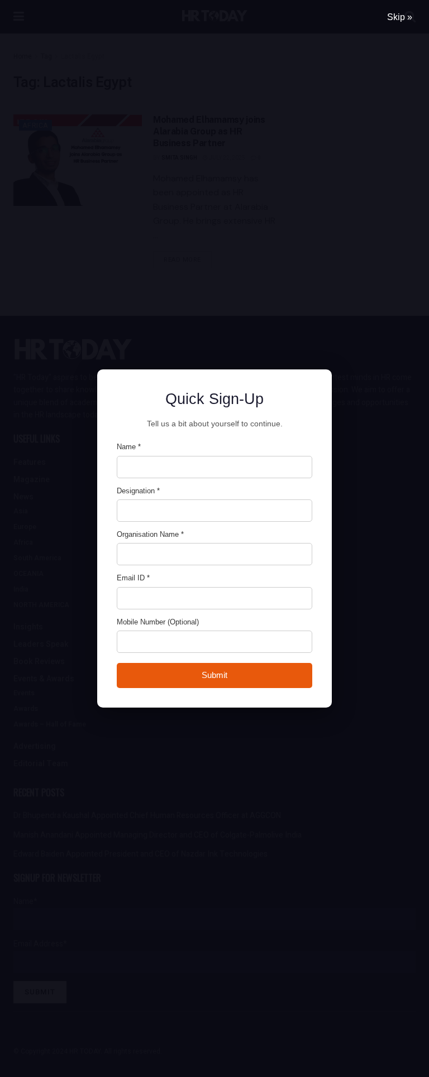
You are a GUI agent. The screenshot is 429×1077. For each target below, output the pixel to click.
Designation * (138, 491)
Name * (129, 447)
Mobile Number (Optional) (158, 622)
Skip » (399, 17)
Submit (214, 675)
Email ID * (133, 578)
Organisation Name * (150, 534)
